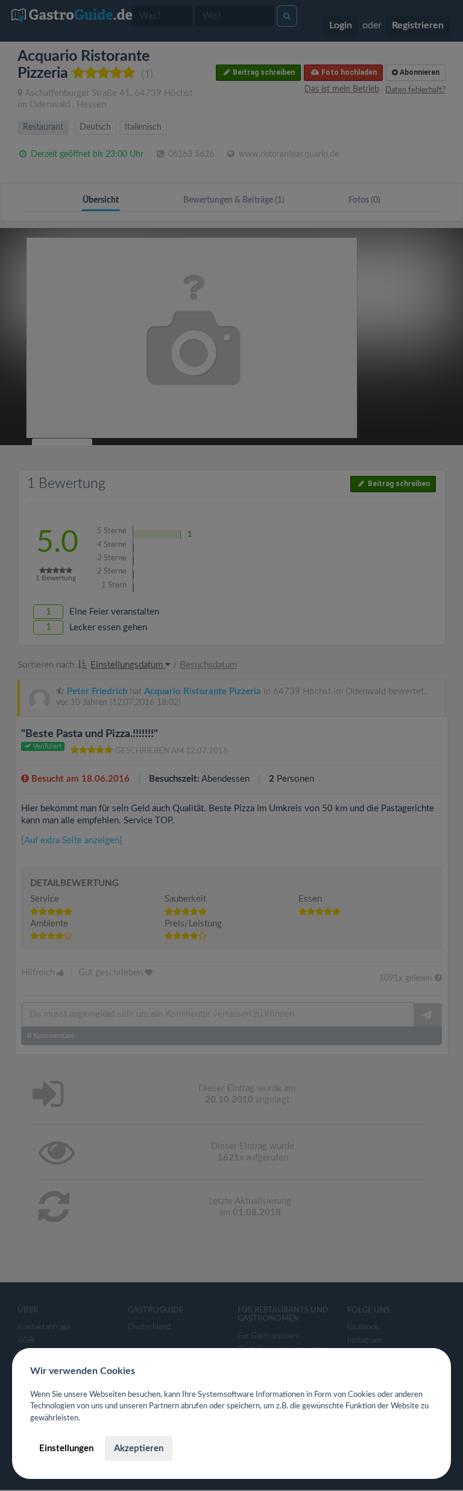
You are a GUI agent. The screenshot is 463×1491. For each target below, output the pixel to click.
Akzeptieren (138, 1448)
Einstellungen (66, 1448)
